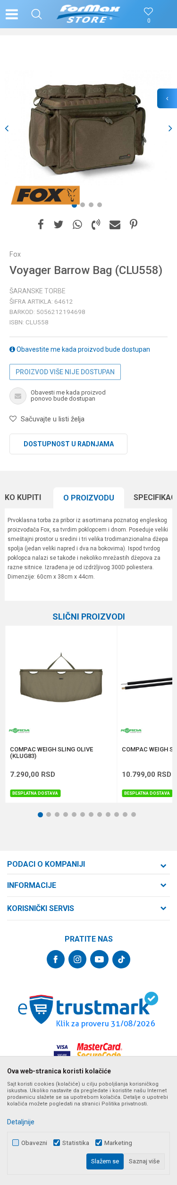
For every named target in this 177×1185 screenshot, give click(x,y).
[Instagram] (77, 959)
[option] (88, 128)
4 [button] (101, 206)
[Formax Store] (88, 14)
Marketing (118, 1142)
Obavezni (34, 1142)
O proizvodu (88, 497)
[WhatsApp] (77, 224)
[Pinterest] (133, 224)
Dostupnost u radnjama (69, 444)
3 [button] (93, 206)
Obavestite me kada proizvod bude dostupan (82, 349)
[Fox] (44, 195)
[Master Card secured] (99, 1051)
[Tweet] (58, 224)
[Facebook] (41, 224)
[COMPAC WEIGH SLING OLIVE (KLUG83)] (61, 681)
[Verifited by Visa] (62, 1051)
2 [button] (84, 206)
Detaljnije (20, 1122)
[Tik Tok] (121, 959)
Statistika (75, 1142)
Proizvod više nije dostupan (65, 372)
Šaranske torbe (37, 291)
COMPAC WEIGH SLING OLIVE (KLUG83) (51, 752)
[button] (36, 14)
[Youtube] (99, 959)
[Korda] (19, 730)
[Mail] (115, 224)
